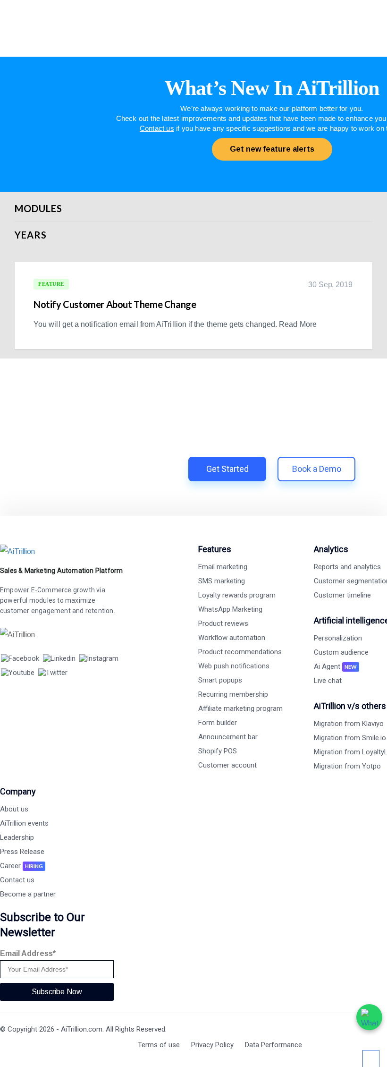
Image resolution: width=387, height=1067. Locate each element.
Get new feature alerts (272, 149)
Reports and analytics (347, 567)
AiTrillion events (24, 823)
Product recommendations (240, 652)
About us (14, 809)
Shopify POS (217, 751)
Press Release (22, 851)
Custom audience (341, 652)
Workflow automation (231, 637)
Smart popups (220, 680)
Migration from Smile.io (350, 738)
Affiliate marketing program (240, 708)
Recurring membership (233, 694)
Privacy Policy (212, 1045)
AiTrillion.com (81, 1029)
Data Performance (273, 1045)
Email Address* (28, 953)
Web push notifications (233, 666)
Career (21, 866)
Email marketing (222, 567)
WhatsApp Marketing (230, 609)
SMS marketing (221, 581)
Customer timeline (342, 595)
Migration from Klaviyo (349, 723)
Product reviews (223, 623)
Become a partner (28, 894)
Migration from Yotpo (347, 766)
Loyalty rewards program (237, 595)
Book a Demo (316, 469)
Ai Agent (335, 666)
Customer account (227, 765)
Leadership (17, 837)
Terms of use (159, 1045)
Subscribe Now (57, 992)
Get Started (227, 469)
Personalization (338, 638)
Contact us (157, 128)
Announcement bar (228, 737)
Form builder (217, 722)
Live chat (328, 680)
